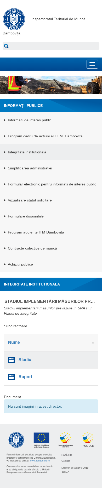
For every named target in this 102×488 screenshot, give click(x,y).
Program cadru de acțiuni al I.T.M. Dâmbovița (45, 136)
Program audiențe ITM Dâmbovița (36, 232)
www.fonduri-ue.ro (40, 460)
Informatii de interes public (30, 120)
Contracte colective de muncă (32, 248)
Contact (65, 461)
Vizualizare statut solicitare (30, 200)
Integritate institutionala (27, 152)
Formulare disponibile (26, 216)
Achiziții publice (20, 264)
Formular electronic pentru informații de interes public (52, 184)
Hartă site (66, 455)
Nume (14, 342)
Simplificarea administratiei (30, 168)
